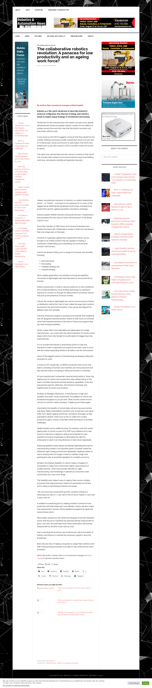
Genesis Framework (81, 675)
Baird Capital (77, 105)
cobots (59, 663)
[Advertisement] (66, 85)
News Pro (67, 675)
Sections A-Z (50, 661)
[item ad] (118, 107)
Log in (100, 675)
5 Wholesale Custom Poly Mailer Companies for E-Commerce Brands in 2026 (22, 233)
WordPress (93, 675)
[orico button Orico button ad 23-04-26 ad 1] (118, 139)
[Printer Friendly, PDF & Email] (48, 564)
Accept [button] (145, 683)
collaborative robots (71, 663)
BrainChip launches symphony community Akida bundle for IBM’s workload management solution (22, 174)
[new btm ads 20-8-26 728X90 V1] (94, 27)
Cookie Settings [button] (134, 683)
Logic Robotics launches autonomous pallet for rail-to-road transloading (22, 205)
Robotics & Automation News (31, 23)
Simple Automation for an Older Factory (21, 264)
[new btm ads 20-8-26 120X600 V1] (21, 107)
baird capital (51, 663)
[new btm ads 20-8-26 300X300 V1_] (118, 74)
